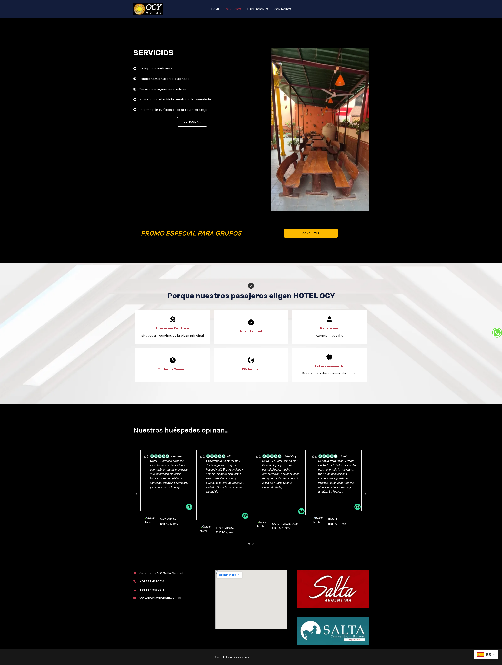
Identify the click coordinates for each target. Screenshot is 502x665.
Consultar (310, 233)
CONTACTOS (282, 9)
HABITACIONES (257, 9)
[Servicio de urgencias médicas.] (160, 89)
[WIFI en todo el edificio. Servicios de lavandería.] (172, 99)
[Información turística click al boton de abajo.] (170, 110)
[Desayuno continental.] (153, 68)
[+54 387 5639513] (149, 590)
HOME (215, 9)
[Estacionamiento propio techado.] (161, 79)
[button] (192, 122)
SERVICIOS (233, 9)
